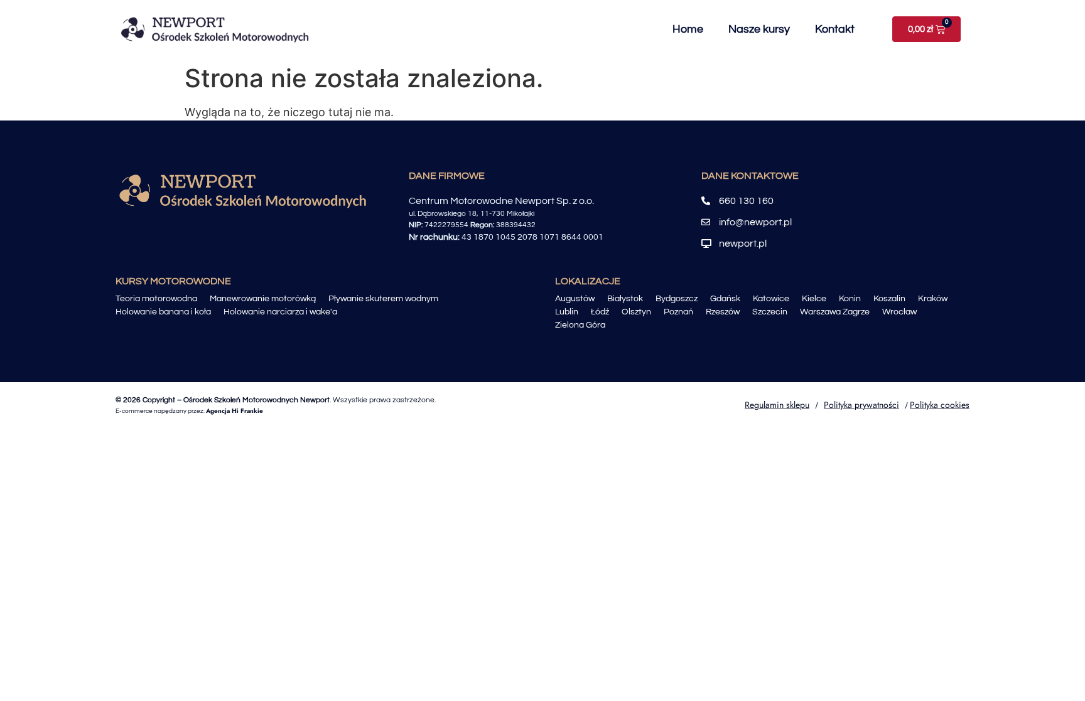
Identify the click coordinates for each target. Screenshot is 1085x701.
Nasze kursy (759, 29)
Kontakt (835, 29)
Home (687, 29)
